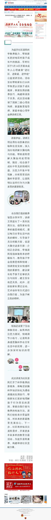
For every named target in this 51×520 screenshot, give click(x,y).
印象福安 (41, 6)
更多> (45, 23)
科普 (24, 6)
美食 (32, 6)
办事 (35, 6)
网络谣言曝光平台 (35, 0)
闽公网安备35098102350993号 (27, 515)
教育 (22, 6)
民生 (14, 6)
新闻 (8, 6)
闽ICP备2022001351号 (29, 511)
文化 (29, 6)
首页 (6, 6)
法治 (16, 6)
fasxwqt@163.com (32, 510)
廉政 (37, 6)
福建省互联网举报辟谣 (44, 0)
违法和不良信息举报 (40, 0)
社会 (11, 6)
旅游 (27, 6)
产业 (19, 6)
